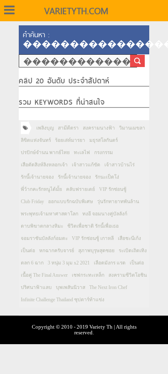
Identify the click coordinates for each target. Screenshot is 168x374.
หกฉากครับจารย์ (56, 250)
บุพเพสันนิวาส (70, 287)
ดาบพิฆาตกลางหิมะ (42, 226)
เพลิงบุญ (45, 128)
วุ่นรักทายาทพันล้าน (118, 201)
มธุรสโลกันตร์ (103, 140)
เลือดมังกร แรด (110, 263)
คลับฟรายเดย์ (80, 189)
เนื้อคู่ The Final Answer (44, 275)
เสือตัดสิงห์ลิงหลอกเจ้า (44, 165)
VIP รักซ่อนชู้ (112, 189)
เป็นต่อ (28, 250)
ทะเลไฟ (82, 152)
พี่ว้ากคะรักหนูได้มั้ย (41, 189)
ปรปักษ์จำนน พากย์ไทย (45, 152)
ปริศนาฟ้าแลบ (36, 287)
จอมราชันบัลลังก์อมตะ (44, 238)
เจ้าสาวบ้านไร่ (119, 165)
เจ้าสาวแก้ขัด (86, 165)
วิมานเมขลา (132, 128)
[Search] (137, 61)
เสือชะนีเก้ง (129, 238)
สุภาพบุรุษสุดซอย (96, 250)
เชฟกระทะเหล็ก (88, 275)
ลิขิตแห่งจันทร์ (36, 140)
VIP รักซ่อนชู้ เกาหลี (93, 238)
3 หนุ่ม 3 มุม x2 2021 (69, 263)
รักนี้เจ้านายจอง (37, 177)
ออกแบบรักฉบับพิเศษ (70, 201)
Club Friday (32, 201)
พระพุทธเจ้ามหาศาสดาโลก (49, 214)
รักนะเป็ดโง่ (107, 177)
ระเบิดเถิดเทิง (133, 250)
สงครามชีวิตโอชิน (127, 275)
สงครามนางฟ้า (99, 128)
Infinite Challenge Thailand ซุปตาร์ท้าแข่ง (62, 299)
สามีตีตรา (68, 128)
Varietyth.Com (76, 11)
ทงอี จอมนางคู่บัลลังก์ (104, 214)
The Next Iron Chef (108, 287)
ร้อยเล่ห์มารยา (70, 140)
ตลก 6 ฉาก (32, 263)
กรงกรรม (103, 152)
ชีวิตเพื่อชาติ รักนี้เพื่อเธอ (93, 226)
